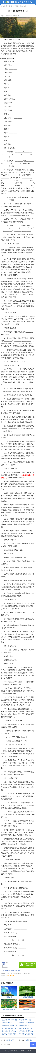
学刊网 (15, 1050)
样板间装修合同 (7, 1022)
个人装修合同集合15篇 (9, 1031)
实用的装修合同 (24, 1025)
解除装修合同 (10, 1040)
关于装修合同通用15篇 (26, 1031)
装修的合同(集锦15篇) (9, 1034)
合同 (16, 6)
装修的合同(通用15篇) (26, 1028)
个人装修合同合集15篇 (9, 1028)
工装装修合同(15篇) (25, 1020)
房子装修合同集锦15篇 (26, 1034)
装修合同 (23, 6)
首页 (10, 6)
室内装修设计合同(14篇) (9, 1025)
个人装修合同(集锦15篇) (9, 1020)
